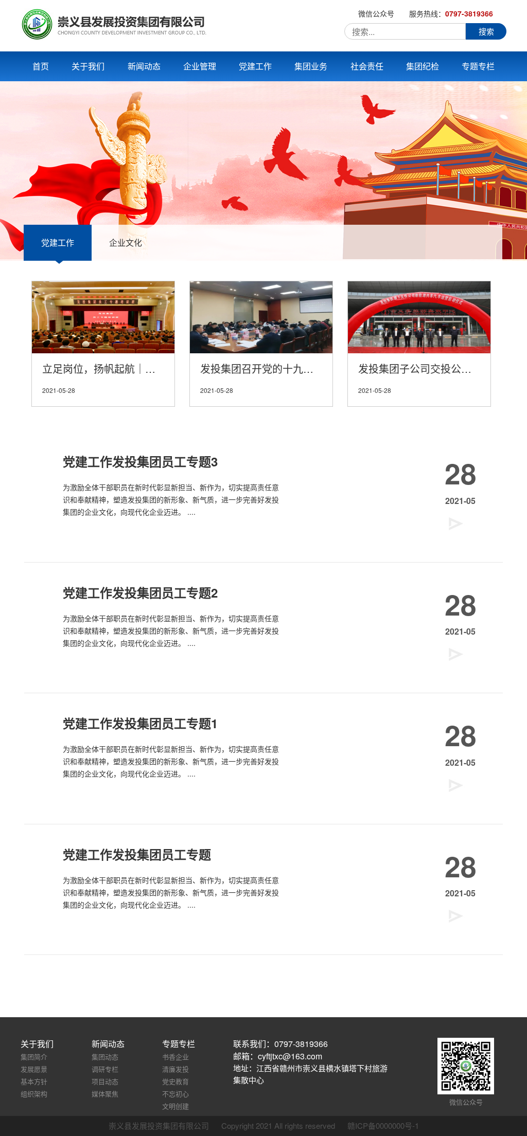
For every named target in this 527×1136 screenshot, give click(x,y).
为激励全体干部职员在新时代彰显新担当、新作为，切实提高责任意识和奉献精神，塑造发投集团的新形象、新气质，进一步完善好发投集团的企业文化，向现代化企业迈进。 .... (171, 499)
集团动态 (105, 1056)
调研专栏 (105, 1069)
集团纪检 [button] (422, 66)
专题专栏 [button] (478, 66)
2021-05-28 (58, 390)
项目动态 (105, 1081)
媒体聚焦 (105, 1093)
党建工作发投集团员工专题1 (140, 723)
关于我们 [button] (88, 66)
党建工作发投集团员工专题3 (140, 461)
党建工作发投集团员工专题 (137, 854)
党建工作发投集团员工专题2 (140, 592)
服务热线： (451, 13)
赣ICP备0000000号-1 (383, 1125)
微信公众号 (376, 13)
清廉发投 (175, 1069)
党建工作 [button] (255, 66)
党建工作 (57, 242)
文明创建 (175, 1106)
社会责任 (366, 66)
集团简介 (34, 1056)
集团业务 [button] (310, 66)
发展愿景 (34, 1069)
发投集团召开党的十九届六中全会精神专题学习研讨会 (266, 368)
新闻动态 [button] (144, 66)
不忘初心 (175, 1093)
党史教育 (175, 1081)
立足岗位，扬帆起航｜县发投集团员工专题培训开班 (108, 368)
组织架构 (34, 1093)
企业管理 (199, 66)
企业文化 (125, 242)
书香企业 (175, 1056)
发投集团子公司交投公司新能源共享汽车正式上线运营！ (424, 368)
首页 (40, 66)
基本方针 (34, 1081)
